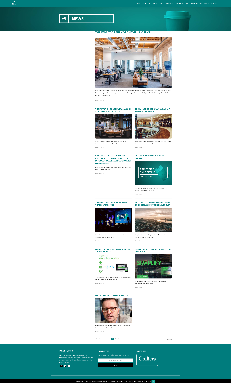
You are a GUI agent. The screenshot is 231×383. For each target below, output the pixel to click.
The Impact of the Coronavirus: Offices (123, 32)
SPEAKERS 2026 (168, 3)
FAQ (150, 3)
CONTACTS (214, 3)
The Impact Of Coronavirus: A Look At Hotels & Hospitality (113, 110)
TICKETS (206, 3)
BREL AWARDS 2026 (196, 3)
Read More (98, 100)
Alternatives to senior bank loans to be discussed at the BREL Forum (153, 203)
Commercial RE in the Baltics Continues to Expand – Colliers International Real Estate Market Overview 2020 (113, 160)
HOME (138, 3)
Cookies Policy (146, 379)
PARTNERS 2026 (157, 3)
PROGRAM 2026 (179, 3)
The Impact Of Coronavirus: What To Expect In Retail (152, 110)
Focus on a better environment (111, 295)
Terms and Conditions (166, 379)
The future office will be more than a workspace (111, 203)
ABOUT (144, 3)
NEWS (187, 3)
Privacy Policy (155, 379)
